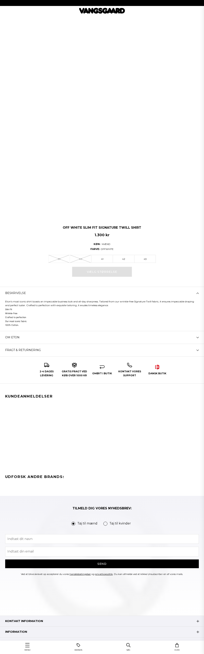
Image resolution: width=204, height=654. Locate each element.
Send (102, 564)
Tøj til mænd (87, 523)
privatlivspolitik (104, 574)
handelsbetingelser (80, 574)
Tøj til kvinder (120, 523)
